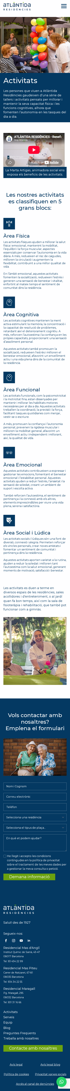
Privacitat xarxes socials (50, 1074)
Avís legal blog (50, 1064)
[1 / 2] (35, 651)
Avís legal (16, 1064)
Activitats (10, 1012)
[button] (63, 651)
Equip (7, 1022)
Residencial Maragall (19, 989)
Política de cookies (16, 1074)
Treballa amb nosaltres (21, 1038)
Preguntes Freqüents (19, 1033)
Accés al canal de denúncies (35, 1084)
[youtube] (21, 940)
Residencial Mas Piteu (20, 968)
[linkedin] (28, 940)
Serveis (8, 1017)
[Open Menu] (64, 6)
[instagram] (13, 940)
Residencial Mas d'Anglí (21, 948)
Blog (6, 1028)
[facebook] (5, 940)
